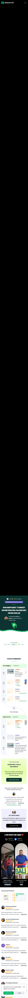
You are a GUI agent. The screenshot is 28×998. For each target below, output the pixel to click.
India (19, 993)
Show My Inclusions (14, 780)
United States (8, 993)
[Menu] (25, 2)
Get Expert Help (14, 825)
